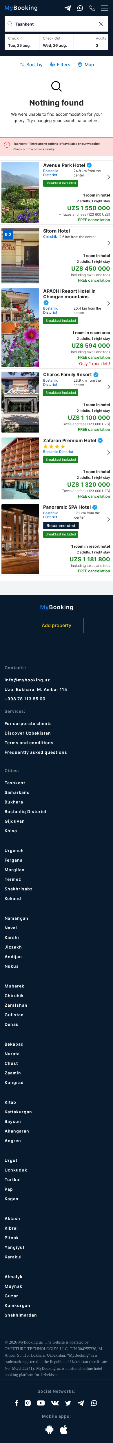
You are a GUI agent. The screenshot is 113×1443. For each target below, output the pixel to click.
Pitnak (12, 1237)
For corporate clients (28, 723)
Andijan (13, 956)
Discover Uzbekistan (28, 733)
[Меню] (104, 8)
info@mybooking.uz (27, 679)
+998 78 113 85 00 (25, 698)
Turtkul (13, 1179)
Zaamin (13, 1072)
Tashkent (15, 782)
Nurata (12, 1053)
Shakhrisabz (19, 888)
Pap (9, 1189)
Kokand (13, 898)
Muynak (13, 1286)
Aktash (12, 1218)
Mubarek (14, 985)
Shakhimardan (21, 1314)
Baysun (13, 1121)
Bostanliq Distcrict (26, 811)
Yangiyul (14, 1247)
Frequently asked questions (36, 752)
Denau (12, 1024)
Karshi (12, 937)
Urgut (11, 1160)
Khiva (11, 830)
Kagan (12, 1198)
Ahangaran (17, 1130)
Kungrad (14, 1082)
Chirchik (14, 995)
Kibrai (11, 1228)
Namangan (16, 918)
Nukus (12, 966)
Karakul (13, 1256)
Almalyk (14, 1276)
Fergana (14, 860)
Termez (13, 879)
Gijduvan (15, 821)
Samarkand (17, 792)
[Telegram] (67, 8)
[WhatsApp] (80, 8)
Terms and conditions (29, 742)
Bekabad (14, 1044)
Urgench (14, 850)
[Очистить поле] (100, 23)
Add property (56, 625)
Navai (11, 927)
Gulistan (14, 1014)
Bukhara (14, 801)
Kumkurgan (17, 1305)
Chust (11, 1063)
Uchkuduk (16, 1169)
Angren (13, 1140)
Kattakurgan (18, 1111)
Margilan (15, 869)
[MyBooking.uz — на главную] (21, 8)
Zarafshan (16, 1005)
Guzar (11, 1295)
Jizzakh (13, 946)
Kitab (10, 1102)
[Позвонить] (92, 7)
